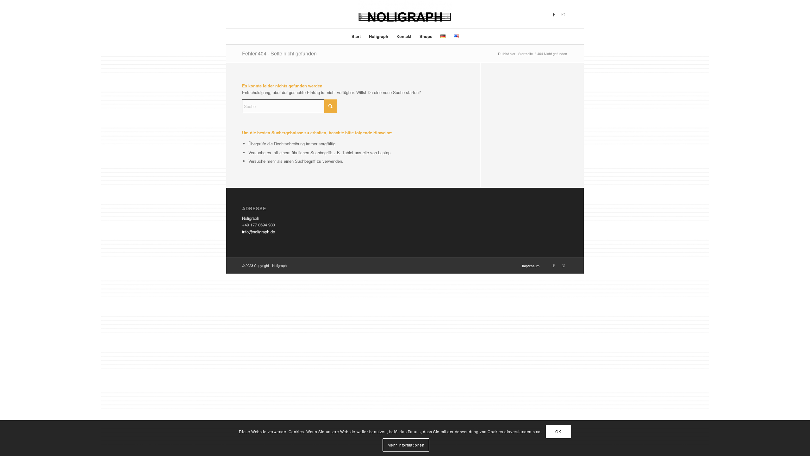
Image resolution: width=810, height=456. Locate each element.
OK (558, 431)
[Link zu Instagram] (563, 14)
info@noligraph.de (258, 232)
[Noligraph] (405, 14)
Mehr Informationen (406, 444)
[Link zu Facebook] (553, 14)
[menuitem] (356, 36)
